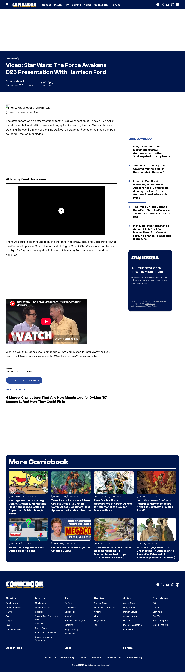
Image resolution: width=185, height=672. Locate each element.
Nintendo (98, 611)
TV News (69, 603)
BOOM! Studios (13, 629)
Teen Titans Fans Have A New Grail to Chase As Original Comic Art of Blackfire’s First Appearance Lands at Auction (71, 505)
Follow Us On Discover (23, 380)
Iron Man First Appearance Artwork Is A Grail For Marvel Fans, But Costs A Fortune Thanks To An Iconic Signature (152, 232)
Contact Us (49, 657)
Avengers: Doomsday (45, 632)
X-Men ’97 (69, 616)
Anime (87, 5)
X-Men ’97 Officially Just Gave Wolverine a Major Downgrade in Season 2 (149, 169)
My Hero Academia (132, 624)
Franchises (161, 598)
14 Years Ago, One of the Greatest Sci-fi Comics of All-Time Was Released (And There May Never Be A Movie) (156, 552)
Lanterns (69, 624)
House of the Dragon (75, 620)
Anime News (129, 603)
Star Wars (157, 611)
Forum (116, 5)
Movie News (41, 603)
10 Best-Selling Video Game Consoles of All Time (27, 549)
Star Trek (157, 616)
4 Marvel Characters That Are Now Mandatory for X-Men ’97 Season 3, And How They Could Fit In (56, 400)
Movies (58, 5)
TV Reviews (70, 607)
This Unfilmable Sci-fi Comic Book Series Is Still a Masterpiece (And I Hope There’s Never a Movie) (112, 552)
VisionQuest (70, 633)
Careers (95, 657)
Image (9, 620)
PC (95, 624)
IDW (8, 624)
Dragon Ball (129, 607)
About (82, 657)
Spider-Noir (70, 611)
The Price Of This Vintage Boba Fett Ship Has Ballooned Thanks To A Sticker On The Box (152, 211)
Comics (46, 5)
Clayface (39, 623)
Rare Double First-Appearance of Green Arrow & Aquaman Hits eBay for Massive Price (113, 505)
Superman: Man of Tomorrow (44, 638)
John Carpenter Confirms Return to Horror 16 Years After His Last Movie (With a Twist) (155, 505)
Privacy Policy (150, 306)
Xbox (96, 616)
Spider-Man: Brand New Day (46, 618)
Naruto (126, 620)
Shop (68, 647)
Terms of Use (150, 303)
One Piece (128, 629)
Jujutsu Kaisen (130, 616)
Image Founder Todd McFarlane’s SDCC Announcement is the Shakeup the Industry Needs (152, 151)
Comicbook (12, 59)
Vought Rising (71, 629)
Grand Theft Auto (161, 624)
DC (7, 616)
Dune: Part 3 (41, 628)
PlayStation (99, 620)
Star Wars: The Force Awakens (20, 371)
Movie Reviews (42, 607)
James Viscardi (16, 81)
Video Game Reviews (104, 607)
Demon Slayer (130, 611)
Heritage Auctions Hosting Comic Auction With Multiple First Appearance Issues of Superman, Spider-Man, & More (27, 507)
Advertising (67, 657)
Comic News (12, 603)
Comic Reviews (13, 607)
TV (67, 5)
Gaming (76, 5)
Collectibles (101, 5)
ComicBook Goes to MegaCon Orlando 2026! (70, 549)
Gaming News (101, 603)
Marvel (9, 611)
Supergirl (39, 611)
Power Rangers (160, 620)
